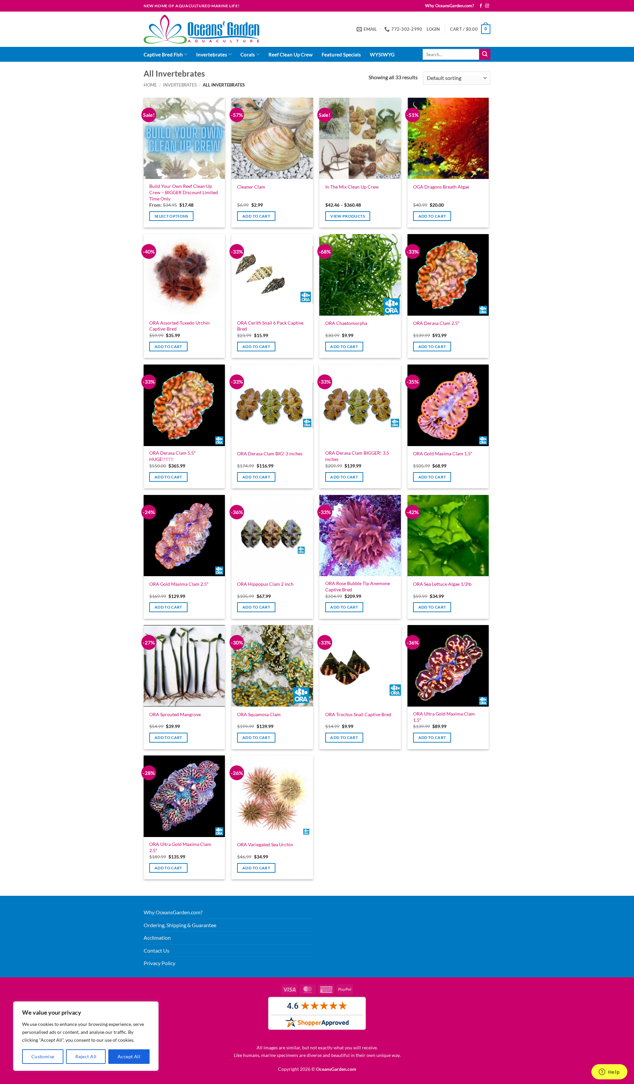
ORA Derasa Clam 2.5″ (436, 323)
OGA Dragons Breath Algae (441, 187)
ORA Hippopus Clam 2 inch (265, 584)
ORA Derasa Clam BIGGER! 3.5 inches (357, 456)
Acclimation (157, 937)
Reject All (85, 1056)
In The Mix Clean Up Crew (352, 187)
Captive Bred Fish (163, 54)
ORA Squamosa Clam (259, 714)
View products (347, 216)
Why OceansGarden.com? (449, 5)
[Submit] (484, 54)
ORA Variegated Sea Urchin (265, 844)
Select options (171, 216)
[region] (85, 1036)
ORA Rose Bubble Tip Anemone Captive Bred (357, 586)
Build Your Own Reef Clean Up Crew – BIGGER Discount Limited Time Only (183, 192)
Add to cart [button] (256, 216)
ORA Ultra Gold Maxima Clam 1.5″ (444, 717)
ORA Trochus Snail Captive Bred (358, 714)
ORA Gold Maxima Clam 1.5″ (442, 453)
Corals (247, 54)
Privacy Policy (159, 963)
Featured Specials (341, 54)
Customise (42, 1056)
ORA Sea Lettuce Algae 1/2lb (442, 584)
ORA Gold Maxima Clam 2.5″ (178, 584)
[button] (433, 29)
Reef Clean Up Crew (290, 54)
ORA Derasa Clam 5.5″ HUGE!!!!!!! (172, 456)
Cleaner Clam (251, 187)
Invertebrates (211, 54)
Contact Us (156, 950)
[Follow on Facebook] (481, 6)
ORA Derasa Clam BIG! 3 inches (269, 453)
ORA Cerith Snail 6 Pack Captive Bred (270, 326)
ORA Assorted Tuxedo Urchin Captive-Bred (179, 326)
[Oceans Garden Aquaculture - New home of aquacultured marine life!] (201, 29)
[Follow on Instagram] (487, 6)
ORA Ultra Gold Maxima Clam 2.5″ (180, 847)
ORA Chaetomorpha (346, 323)
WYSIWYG (382, 54)
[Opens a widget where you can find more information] (609, 1072)
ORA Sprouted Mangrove (175, 714)
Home (150, 84)
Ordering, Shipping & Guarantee (180, 925)
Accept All (129, 1056)
